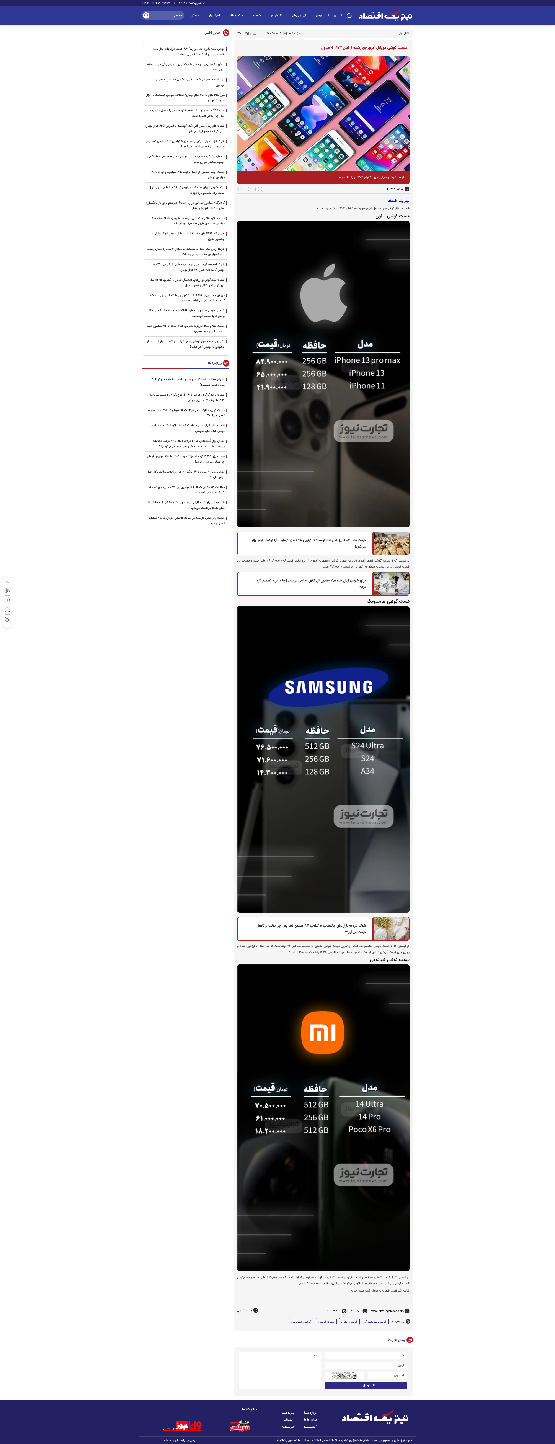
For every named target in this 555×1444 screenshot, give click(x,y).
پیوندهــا (288, 1412)
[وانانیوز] (188, 1426)
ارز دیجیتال (299, 15)
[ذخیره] (247, 33)
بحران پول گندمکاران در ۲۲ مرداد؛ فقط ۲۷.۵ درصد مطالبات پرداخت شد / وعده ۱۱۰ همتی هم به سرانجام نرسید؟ (189, 444)
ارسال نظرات (396, 1340)
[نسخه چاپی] (239, 33)
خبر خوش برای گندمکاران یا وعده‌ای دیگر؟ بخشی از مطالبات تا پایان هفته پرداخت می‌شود (186, 505)
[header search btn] (146, 15)
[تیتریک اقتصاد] (385, 15)
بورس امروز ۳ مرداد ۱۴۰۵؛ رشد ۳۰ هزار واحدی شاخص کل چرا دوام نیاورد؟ (186, 474)
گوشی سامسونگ (375, 1321)
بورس (319, 15)
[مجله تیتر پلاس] (239, 1426)
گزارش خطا (355, 1311)
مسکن (195, 15)
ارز (335, 15)
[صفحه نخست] (349, 15)
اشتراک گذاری (244, 1311)
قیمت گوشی (326, 1321)
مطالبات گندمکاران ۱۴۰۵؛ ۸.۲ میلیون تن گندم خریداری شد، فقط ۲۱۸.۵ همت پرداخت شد (185, 490)
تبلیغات (288, 1419)
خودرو (257, 15)
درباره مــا (310, 1412)
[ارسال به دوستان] (254, 33)
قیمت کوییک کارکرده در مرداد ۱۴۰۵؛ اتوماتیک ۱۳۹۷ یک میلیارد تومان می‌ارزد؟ (186, 413)
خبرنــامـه (288, 1426)
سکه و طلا (236, 15)
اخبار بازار (214, 15)
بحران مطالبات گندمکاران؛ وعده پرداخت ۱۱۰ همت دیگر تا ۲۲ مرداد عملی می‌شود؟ (188, 382)
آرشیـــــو (310, 1426)
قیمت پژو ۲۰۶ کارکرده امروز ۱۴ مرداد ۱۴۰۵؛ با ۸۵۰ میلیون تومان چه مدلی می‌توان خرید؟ (186, 459)
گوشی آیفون (349, 1321)
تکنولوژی (276, 15)
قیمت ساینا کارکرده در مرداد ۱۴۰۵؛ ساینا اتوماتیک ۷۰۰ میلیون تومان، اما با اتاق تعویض (187, 428)
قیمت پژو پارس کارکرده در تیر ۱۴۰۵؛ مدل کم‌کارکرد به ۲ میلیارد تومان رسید (187, 521)
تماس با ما (310, 1419)
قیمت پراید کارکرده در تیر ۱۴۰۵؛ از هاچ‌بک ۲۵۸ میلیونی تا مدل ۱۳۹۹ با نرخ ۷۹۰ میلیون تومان (186, 397)
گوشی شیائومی (301, 1321)
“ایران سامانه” (171, 1440)
